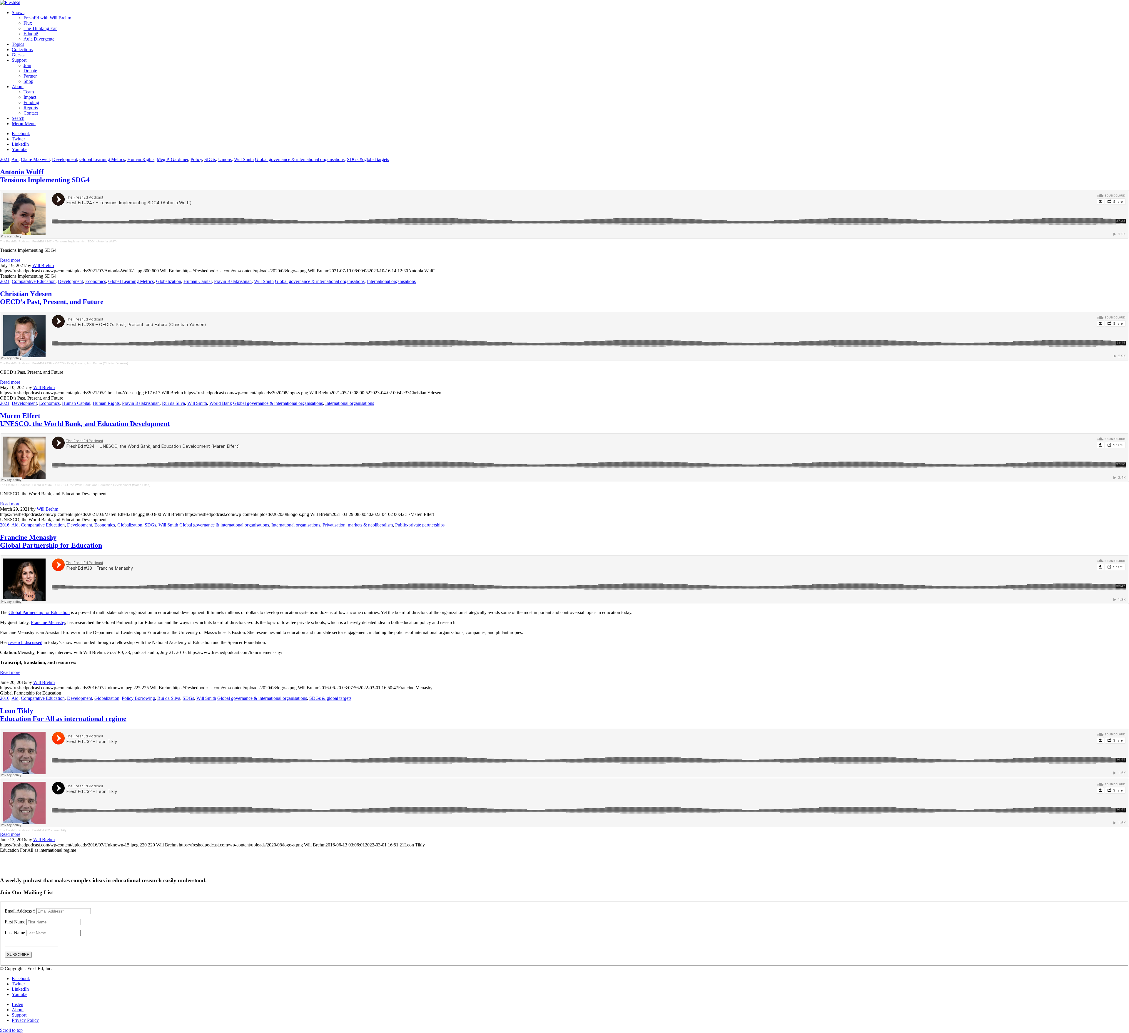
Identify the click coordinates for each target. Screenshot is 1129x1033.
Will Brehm (43, 265)
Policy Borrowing (138, 698)
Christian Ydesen (51, 298)
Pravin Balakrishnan (233, 281)
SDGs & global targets (368, 159)
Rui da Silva (173, 403)
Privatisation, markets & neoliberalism (358, 524)
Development (64, 159)
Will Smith (244, 159)
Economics (95, 281)
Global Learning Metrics (102, 159)
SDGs (210, 159)
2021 (4, 159)
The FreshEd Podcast (15, 241)
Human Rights (140, 159)
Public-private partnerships (420, 524)
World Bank (220, 403)
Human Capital (197, 281)
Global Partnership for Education (39, 612)
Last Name (15, 932)
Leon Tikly (63, 714)
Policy (196, 159)
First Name (15, 921)
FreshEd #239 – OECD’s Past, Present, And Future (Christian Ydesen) (80, 363)
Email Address (20, 910)
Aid (15, 159)
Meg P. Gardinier (172, 159)
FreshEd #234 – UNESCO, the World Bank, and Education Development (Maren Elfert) (91, 485)
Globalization (168, 281)
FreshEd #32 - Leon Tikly (49, 830)
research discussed (25, 642)
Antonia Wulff (45, 176)
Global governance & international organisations (300, 159)
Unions (225, 159)
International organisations (391, 281)
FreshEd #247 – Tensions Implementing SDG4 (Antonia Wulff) (74, 241)
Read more (10, 260)
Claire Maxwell (35, 159)
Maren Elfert (85, 419)
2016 (4, 524)
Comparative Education (34, 281)
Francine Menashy (51, 541)
